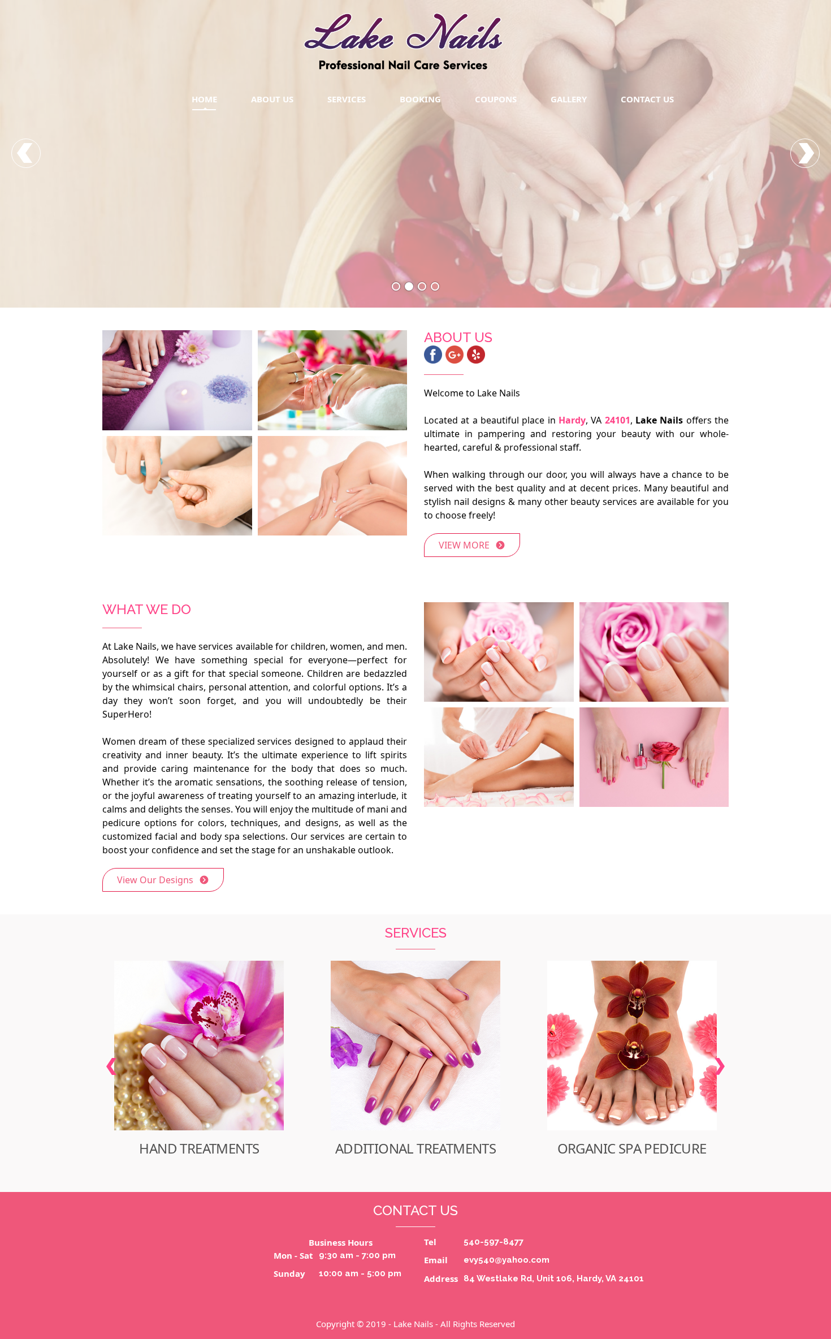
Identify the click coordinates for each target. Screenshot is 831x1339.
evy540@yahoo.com (506, 1260)
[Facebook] (433, 354)
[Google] (454, 354)
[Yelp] (476, 354)
